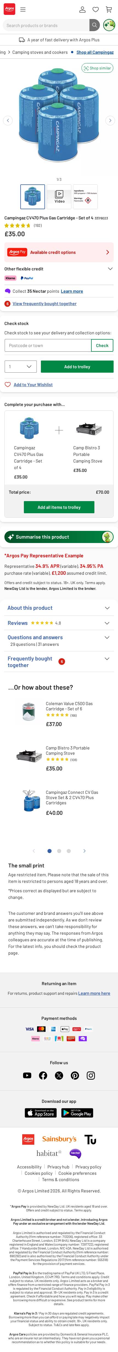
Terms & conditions (60, 1179)
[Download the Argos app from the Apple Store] (41, 1116)
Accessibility (29, 1166)
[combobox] (46, 25)
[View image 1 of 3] (32, 197)
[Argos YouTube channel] (27, 1075)
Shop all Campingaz (95, 52)
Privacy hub (58, 1166)
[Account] (82, 9)
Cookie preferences (77, 1173)
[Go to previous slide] (8, 120)
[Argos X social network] (59, 1075)
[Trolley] (108, 9)
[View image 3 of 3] (85, 197)
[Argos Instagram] (90, 1075)
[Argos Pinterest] (75, 1075)
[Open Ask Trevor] (109, 25)
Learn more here (94, 993)
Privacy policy (88, 1166)
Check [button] (102, 345)
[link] (59, 302)
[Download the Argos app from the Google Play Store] (77, 1116)
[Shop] (22, 9)
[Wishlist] (95, 9)
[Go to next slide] (110, 120)
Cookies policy (38, 1173)
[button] (97, 68)
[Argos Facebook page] (43, 1075)
